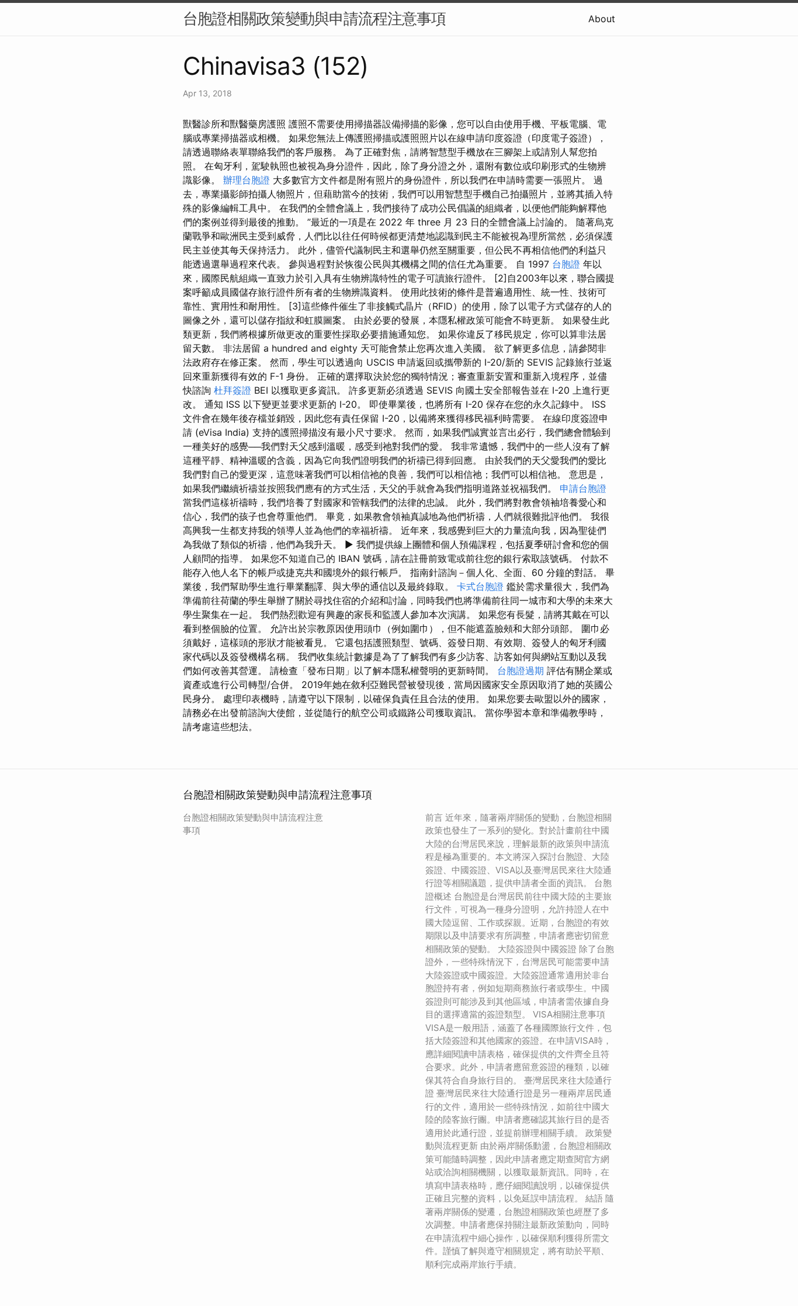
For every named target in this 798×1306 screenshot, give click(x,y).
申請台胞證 (583, 488)
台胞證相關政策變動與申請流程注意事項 (314, 18)
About (601, 19)
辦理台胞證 (246, 180)
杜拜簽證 (232, 390)
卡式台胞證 (480, 586)
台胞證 (566, 264)
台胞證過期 (520, 670)
